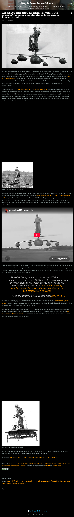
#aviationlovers (41, 288)
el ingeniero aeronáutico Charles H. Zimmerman (33, 89)
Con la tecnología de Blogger (38, 511)
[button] (71, 13)
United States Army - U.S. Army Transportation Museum (26, 457)
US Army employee (52, 457)
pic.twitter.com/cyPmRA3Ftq (37, 291)
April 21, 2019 (58, 296)
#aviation (28, 288)
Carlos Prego (57, 466)
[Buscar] (71, 3)
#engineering (17, 288)
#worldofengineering (52, 285)
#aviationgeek (56, 288)
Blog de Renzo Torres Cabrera (37, 3)
